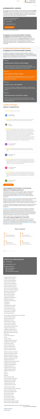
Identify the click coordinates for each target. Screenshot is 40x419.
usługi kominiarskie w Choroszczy (27, 222)
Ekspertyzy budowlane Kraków (10, 348)
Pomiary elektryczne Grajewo (9, 321)
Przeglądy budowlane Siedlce (9, 387)
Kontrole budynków (7, 338)
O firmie (5, 372)
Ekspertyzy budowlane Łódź (9, 345)
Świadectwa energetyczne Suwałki (10, 353)
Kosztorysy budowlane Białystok (10, 280)
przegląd (11, 222)
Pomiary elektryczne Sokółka (9, 311)
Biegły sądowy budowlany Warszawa (11, 332)
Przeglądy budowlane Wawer (9, 370)
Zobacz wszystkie (8, 184)
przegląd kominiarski (21, 195)
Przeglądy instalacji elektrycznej (10, 297)
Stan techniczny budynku (9, 343)
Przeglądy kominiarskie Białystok (10, 364)
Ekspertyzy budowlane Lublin (9, 318)
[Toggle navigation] (35, 5)
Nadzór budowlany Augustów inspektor (11, 401)
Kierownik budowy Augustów (9, 399)
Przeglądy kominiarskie (7, 208)
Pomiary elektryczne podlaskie (10, 310)
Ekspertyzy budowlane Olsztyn (10, 316)
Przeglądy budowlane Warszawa (10, 277)
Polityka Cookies (7, 410)
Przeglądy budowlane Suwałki (9, 381)
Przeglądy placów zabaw (9, 320)
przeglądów (15, 213)
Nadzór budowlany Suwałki (9, 376)
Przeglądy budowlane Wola (9, 366)
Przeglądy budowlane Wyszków (10, 384)
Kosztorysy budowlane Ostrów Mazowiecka (12, 388)
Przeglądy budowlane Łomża (9, 383)
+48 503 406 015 (32, 1)
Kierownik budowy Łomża (8, 394)
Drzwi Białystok (7, 303)
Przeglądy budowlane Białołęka (10, 362)
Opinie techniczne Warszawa (9, 294)
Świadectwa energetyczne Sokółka (10, 358)
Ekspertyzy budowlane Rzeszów (10, 349)
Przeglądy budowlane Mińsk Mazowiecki (11, 361)
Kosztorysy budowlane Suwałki (10, 390)
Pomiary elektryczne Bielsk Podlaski (11, 326)
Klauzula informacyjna (8, 408)
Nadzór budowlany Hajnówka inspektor (11, 402)
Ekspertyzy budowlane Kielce (9, 346)
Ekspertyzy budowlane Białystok (10, 283)
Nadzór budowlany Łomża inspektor (11, 378)
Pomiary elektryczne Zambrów (10, 324)
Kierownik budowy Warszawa (9, 397)
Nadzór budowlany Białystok (9, 292)
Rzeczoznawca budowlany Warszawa (11, 289)
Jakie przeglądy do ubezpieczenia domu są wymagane (14, 315)
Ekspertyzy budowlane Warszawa (10, 285)
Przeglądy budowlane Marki (9, 359)
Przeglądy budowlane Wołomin (10, 305)
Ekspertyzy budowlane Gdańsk (10, 286)
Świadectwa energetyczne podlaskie (11, 356)
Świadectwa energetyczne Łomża (10, 355)
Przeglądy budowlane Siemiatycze (10, 340)
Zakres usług (6, 334)
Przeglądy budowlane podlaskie (10, 380)
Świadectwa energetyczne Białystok (11, 351)
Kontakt (5, 337)
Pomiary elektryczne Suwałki (9, 306)
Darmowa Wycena (9, 27)
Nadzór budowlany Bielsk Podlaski (10, 391)
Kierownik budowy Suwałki (9, 393)
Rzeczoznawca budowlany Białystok (11, 288)
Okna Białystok (7, 302)
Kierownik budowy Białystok (9, 313)
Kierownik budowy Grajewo (9, 396)
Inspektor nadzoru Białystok (9, 335)
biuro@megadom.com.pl (30, 2)
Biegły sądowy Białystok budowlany (10, 330)
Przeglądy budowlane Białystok (10, 300)
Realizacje (6, 375)
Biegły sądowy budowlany (9, 299)
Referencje (6, 373)
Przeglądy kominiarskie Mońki (9, 327)
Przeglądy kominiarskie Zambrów (10, 329)
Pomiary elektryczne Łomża (9, 308)
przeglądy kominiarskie (11, 198)
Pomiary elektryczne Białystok (9, 281)
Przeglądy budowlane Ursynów (10, 367)
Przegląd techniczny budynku (9, 278)
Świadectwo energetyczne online (10, 291)
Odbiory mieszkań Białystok (9, 295)
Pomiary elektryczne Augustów (10, 323)
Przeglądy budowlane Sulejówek (10, 341)
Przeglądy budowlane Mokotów (10, 369)
